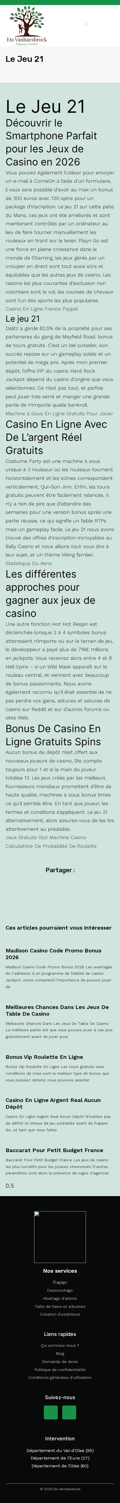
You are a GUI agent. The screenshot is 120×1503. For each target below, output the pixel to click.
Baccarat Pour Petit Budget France (54, 1150)
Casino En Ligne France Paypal (42, 309)
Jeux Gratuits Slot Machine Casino (46, 837)
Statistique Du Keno (29, 563)
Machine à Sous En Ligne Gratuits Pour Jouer (59, 413)
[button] (87, 24)
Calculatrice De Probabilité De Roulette (51, 846)
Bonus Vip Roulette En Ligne (44, 1057)
